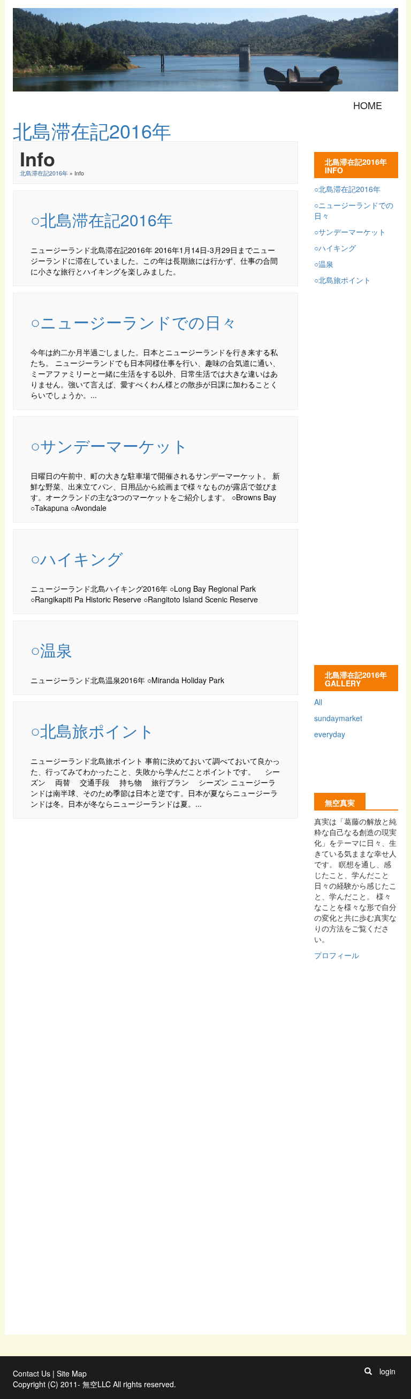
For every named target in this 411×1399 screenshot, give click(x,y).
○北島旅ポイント (93, 730)
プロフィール (336, 955)
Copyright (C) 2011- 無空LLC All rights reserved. (94, 1384)
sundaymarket (338, 718)
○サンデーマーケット (109, 445)
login (387, 1371)
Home (367, 105)
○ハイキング (77, 558)
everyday (329, 734)
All (318, 702)
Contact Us (31, 1373)
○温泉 (51, 649)
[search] (368, 1371)
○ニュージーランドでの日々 (134, 321)
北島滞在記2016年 (44, 173)
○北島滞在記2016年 (102, 219)
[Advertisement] (207, 849)
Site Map (72, 1373)
